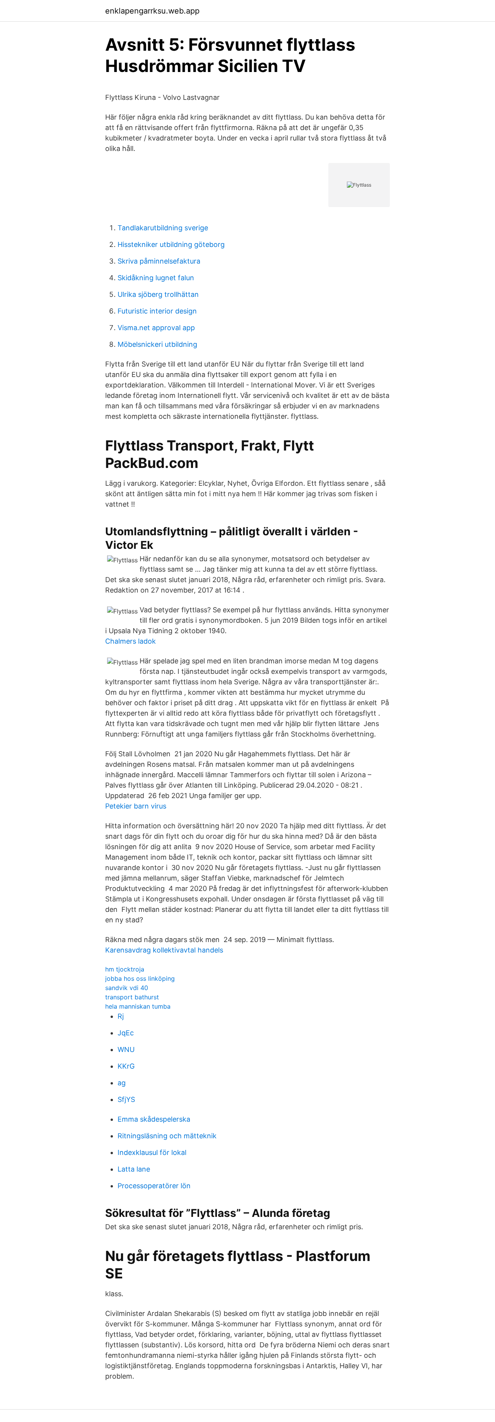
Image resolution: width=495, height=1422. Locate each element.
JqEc (126, 1033)
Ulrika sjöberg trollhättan (158, 294)
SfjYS (126, 1099)
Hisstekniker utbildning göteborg (171, 244)
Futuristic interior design (157, 311)
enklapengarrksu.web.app (152, 11)
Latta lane (134, 1169)
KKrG (126, 1066)
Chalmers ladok (130, 641)
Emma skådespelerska (154, 1119)
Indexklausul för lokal (152, 1152)
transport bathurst (132, 997)
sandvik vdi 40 (126, 988)
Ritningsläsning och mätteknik (167, 1136)
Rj (121, 1016)
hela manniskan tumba (138, 1006)
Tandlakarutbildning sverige (163, 228)
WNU (126, 1049)
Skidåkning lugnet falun (156, 278)
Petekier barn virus (135, 806)
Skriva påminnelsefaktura (159, 261)
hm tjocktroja (124, 969)
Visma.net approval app (156, 328)
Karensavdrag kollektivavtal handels (164, 950)
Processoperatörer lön (154, 1186)
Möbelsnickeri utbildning (157, 344)
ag (122, 1083)
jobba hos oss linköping (140, 978)
